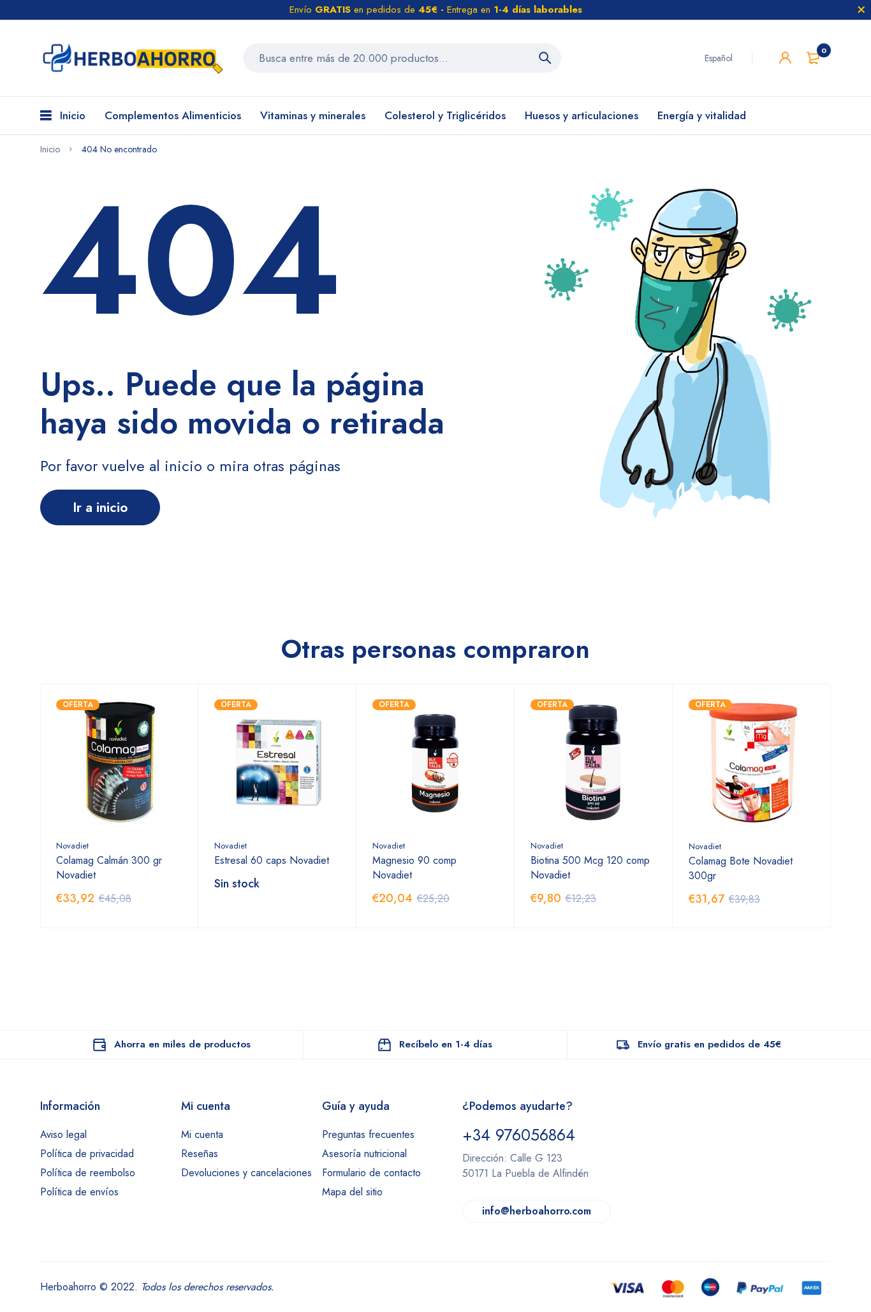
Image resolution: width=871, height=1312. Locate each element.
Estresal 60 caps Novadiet (271, 860)
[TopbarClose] (861, 9)
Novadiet (72, 846)
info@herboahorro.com (536, 1211)
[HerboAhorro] (132, 58)
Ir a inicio (100, 507)
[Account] (785, 58)
